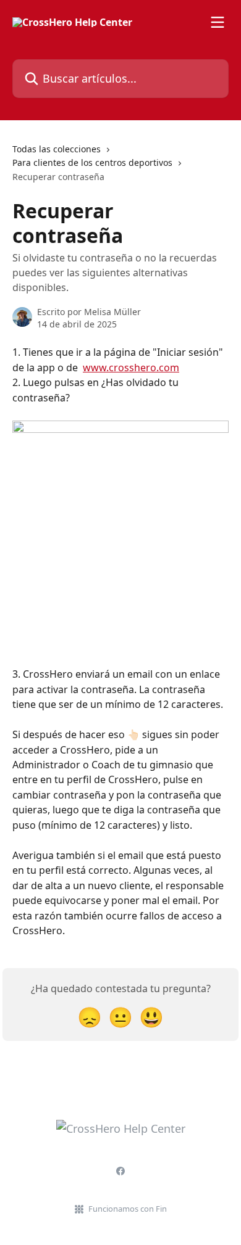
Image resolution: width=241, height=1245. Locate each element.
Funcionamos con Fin (127, 1208)
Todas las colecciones (56, 149)
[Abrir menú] (217, 22)
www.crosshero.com (131, 367)
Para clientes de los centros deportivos (92, 162)
